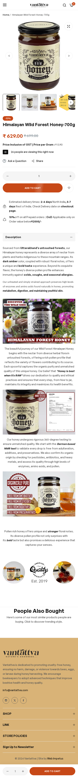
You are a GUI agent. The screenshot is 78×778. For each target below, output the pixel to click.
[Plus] (70, 176)
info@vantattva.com (15, 690)
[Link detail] (6, 700)
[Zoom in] (68, 26)
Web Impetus (55, 758)
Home (6, 14)
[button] (69, 55)
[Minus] (7, 176)
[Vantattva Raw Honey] (39, 5)
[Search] (64, 5)
